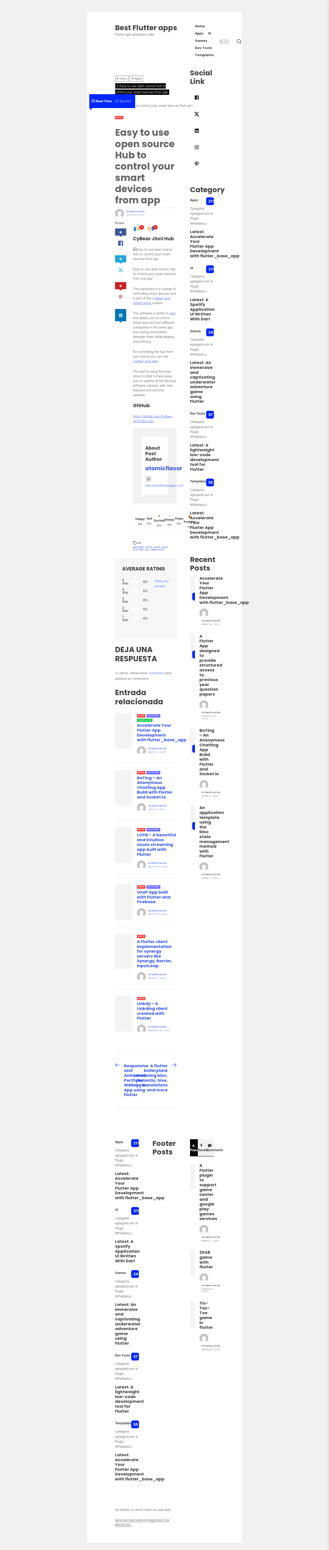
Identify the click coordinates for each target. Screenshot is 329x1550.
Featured (153, 715)
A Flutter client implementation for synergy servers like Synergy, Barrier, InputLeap (154, 954)
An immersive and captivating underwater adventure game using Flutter (203, 382)
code (157, 547)
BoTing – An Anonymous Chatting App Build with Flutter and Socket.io (155, 787)
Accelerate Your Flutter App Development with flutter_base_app (161, 732)
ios (147, 549)
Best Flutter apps (146, 28)
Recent (202, 1150)
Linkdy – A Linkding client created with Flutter (152, 1011)
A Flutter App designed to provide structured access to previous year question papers (210, 665)
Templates (204, 55)
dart (172, 313)
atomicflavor (135, 212)
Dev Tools (203, 48)
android (138, 547)
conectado (156, 673)
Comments (210, 1150)
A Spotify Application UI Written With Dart (202, 309)
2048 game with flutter (206, 1260)
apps (148, 547)
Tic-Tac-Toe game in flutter (206, 1315)
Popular (194, 1150)
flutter (138, 549)
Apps (199, 33)
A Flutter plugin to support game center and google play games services (208, 1192)
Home (200, 26)
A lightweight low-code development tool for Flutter (204, 457)
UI (209, 33)
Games (201, 41)
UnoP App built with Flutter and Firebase (154, 897)
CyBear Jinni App (145, 361)
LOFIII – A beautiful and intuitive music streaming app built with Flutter (156, 844)
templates (157, 549)
